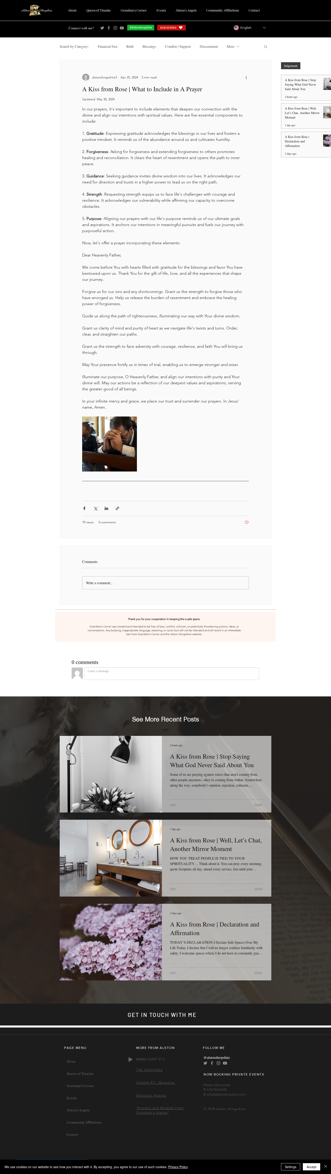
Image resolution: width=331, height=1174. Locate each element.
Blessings (149, 46)
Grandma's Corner (80, 1086)
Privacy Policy (178, 1167)
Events (72, 1098)
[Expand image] (109, 444)
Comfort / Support (178, 46)
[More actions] (246, 77)
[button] (265, 46)
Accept (311, 1167)
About (71, 1062)
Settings (290, 1167)
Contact (72, 1135)
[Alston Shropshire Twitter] (102, 27)
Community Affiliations (84, 1122)
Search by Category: (74, 46)
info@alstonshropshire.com (225, 1094)
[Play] (131, 1059)
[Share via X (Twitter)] (95, 508)
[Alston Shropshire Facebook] (108, 27)
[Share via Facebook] (84, 508)
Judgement (290, 66)
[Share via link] (117, 508)
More (230, 46)
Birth (130, 46)
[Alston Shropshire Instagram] (115, 27)
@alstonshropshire (217, 1057)
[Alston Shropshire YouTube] (121, 27)
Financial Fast (107, 46)
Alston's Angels (78, 1110)
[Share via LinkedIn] (106, 508)
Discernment (209, 46)
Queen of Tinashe (80, 1074)
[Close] (325, 1166)
